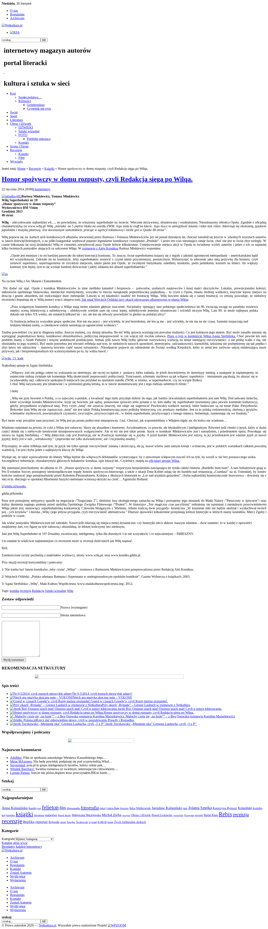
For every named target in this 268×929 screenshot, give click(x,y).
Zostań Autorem (20, 872)
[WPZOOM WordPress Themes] (117, 925)
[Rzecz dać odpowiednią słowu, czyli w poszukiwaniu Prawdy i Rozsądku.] (23, 720)
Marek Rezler (64, 815)
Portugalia (189, 815)
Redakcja (38, 591)
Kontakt (15, 869)
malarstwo (51, 815)
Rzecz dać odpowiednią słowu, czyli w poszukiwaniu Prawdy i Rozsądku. (85, 720)
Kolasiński (245, 808)
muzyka (126, 815)
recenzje (12, 821)
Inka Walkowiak (140, 808)
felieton (50, 807)
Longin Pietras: (20, 773)
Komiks (23, 142)
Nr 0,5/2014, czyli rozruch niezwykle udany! (102, 693)
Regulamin (17, 14)
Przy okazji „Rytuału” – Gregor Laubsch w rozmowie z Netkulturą (146, 705)
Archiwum (17, 18)
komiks (14, 591)
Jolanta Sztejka (200, 808)
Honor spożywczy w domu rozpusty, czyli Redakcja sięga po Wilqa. (97, 179)
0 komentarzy (41, 189)
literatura (39, 815)
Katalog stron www (15, 843)
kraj (3, 815)
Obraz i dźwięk (141, 815)
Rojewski (54, 822)
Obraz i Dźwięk (20, 123)
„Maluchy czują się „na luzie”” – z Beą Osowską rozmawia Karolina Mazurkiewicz (179, 716)
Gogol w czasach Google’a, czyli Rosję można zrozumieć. (129, 701)
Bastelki (32, 808)
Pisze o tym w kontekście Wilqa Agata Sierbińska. (201, 336)
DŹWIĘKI (25, 127)
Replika (29, 822)
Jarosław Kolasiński (167, 808)
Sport (13, 116)
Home (21, 168)
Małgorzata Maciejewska (86, 815)
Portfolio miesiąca (38, 139)
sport (63, 822)
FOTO (22, 135)
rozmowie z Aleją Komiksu (100, 248)
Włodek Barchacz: (22, 769)
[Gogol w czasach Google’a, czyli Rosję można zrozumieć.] (50, 701)
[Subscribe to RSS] (14, 32)
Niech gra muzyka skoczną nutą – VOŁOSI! (102, 697)
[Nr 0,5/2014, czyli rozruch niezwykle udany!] (41, 693)
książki (24, 814)
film (62, 808)
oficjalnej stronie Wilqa (164, 461)
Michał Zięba (111, 815)
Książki (23, 154)
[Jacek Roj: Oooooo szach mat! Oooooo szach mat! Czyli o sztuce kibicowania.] (64, 709)
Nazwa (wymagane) (74, 607)
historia (124, 808)
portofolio (178, 815)
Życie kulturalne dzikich (130, 822)
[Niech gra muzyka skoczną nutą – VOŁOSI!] (41, 697)
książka (10, 815)
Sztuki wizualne (29, 131)
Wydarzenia (18, 880)
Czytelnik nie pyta (39, 108)
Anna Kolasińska (15, 808)
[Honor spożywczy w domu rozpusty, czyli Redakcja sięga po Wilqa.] (57, 712)
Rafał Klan (211, 815)
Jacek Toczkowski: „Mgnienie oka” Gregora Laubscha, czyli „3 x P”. (151, 724)
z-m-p (102, 822)
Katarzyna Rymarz (225, 808)
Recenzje (16, 150)
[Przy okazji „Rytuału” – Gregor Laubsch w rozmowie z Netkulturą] (56, 705)
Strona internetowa (73, 615)
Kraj (13, 93)
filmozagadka (73, 808)
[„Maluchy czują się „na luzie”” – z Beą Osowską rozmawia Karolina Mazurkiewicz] (67, 716)
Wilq (70, 591)
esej (39, 808)
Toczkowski (82, 822)
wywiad (93, 822)
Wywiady (16, 161)
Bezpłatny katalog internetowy (22, 846)
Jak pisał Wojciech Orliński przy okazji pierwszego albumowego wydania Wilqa (134, 299)
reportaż (41, 822)
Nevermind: (18, 765)
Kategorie (8, 839)
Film (21, 157)
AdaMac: (16, 757)
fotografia (90, 807)
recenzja (25, 591)
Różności (24, 101)
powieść (199, 815)
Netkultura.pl (47, 925)
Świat (14, 112)
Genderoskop (36, 105)
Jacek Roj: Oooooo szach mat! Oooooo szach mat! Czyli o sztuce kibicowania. (170, 709)
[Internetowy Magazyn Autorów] (12, 25)
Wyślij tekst (17, 876)
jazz (185, 808)
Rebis (225, 814)
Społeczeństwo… (30, 97)
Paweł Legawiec (162, 815)
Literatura (16, 120)
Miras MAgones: (21, 761)
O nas (14, 10)
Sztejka (71, 822)
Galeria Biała (112, 808)
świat (110, 822)
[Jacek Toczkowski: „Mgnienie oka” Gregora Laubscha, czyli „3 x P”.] (57, 724)
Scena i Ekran (19, 146)
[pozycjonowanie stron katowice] (134, 920)
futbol (103, 808)
